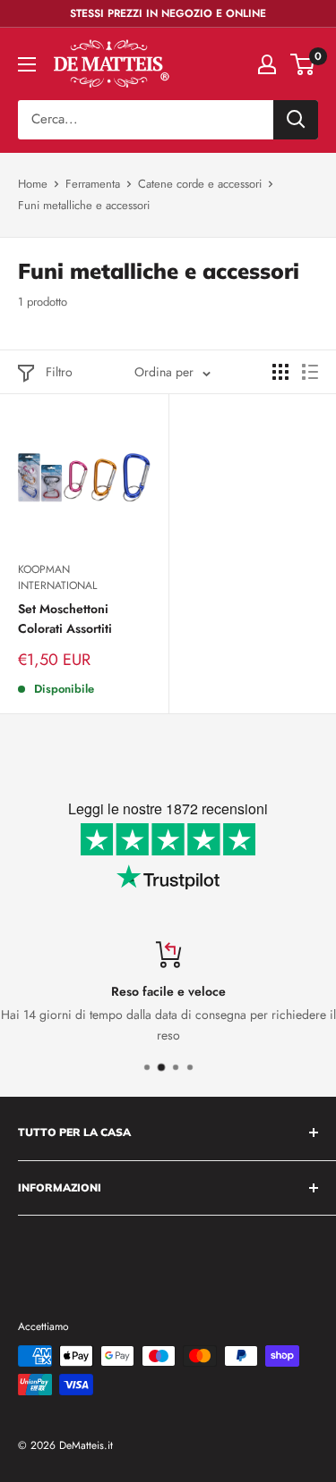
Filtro (59, 372)
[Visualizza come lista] (310, 372)
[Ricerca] (295, 119)
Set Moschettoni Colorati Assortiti (65, 618)
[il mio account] (267, 64)
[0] (303, 64)
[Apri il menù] (27, 64)
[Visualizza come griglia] (280, 372)
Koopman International (57, 577)
